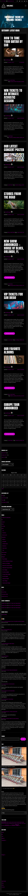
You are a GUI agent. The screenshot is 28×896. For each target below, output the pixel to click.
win (23, 137)
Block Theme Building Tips (7, 629)
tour (23, 232)
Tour (3, 550)
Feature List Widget (6, 563)
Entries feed (4, 592)
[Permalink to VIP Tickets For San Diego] (14, 305)
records (22, 395)
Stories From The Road (12, 195)
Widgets (3, 556)
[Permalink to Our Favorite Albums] (14, 359)
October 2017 (4, 455)
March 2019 (4, 452)
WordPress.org (5, 596)
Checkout (4, 532)
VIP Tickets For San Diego (13, 296)
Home (3, 832)
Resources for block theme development (9, 670)
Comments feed (5, 594)
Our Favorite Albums (12, 350)
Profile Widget (5, 576)
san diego (17, 339)
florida (11, 285)
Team (3, 500)
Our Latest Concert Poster (14, 148)
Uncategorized (4, 502)
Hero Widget (4, 569)
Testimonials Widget (6, 582)
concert (16, 184)
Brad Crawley (4, 614)
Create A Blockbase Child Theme (8, 643)
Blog (9, 80)
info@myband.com (11, 1)
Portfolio (3, 526)
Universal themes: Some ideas (7, 699)
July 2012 (3, 457)
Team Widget (4, 580)
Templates (4, 537)
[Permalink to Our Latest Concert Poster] (14, 157)
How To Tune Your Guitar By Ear (13, 41)
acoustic (12, 81)
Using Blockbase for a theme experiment (9, 711)
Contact (3, 521)
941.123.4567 (3, 1)
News (3, 524)
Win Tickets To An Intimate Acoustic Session (13, 95)
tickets (21, 137)
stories (20, 232)
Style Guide (4, 548)
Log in (3, 589)
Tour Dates (4, 554)
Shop (3, 528)
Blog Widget (4, 558)
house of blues (16, 285)
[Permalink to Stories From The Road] (14, 205)
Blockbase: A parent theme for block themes (10, 718)
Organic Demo (4, 603)
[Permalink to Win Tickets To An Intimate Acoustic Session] (14, 108)
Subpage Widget (5, 578)
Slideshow (4, 545)
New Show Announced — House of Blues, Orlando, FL (14, 246)
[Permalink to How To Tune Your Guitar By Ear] (14, 52)
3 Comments (21, 62)
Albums (3, 539)
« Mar (3, 488)
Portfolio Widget (5, 572)
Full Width (4, 541)
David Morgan (7, 59)
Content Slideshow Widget (7, 561)
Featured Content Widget (7, 565)
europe (20, 440)
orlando (20, 285)
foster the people (17, 81)
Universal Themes (5, 656)
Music (10, 6)
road (18, 232)
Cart (3, 530)
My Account (4, 534)
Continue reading (10, 278)
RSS (3, 619)
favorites (19, 395)
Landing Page (5, 543)
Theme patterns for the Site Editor (8, 690)
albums (11, 395)
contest (14, 137)
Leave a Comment (20, 118)
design (19, 184)
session (22, 81)
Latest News (12, 80)
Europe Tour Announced (11, 406)
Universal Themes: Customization (8, 683)
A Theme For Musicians (6, 517)
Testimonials (4, 552)
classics (15, 395)
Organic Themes (16, 894)
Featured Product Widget (7, 567)
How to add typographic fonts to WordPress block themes (13, 621)
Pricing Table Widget (6, 574)
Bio (2, 519)
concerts (17, 440)
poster (22, 184)
